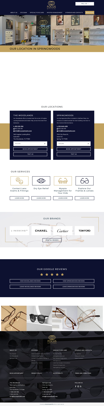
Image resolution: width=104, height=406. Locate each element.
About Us (13, 12)
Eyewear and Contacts (74, 12)
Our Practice (13, 353)
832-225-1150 (19, 126)
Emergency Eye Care (59, 356)
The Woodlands (14, 356)
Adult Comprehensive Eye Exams (40, 353)
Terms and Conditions (83, 373)
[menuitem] (14, 12)
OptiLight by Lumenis (59, 367)
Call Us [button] (84, 3)
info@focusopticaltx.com (23, 131)
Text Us (30, 154)
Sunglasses (78, 353)
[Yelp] (80, 386)
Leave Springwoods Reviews (73, 286)
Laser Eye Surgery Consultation (61, 363)
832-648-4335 (63, 126)
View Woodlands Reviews (30, 281)
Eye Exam (23, 12)
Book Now (90, 12)
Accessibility (58, 373)
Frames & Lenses (79, 356)
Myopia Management (54, 12)
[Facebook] (75, 386)
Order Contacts (79, 358)
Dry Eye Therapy (57, 353)
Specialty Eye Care (37, 12)
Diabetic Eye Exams (36, 363)
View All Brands (52, 240)
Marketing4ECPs (49, 404)
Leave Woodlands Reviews (30, 286)
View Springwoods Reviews (74, 281)
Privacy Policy (36, 373)
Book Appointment (30, 149)
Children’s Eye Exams (37, 356)
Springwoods (13, 358)
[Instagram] (78, 386)
